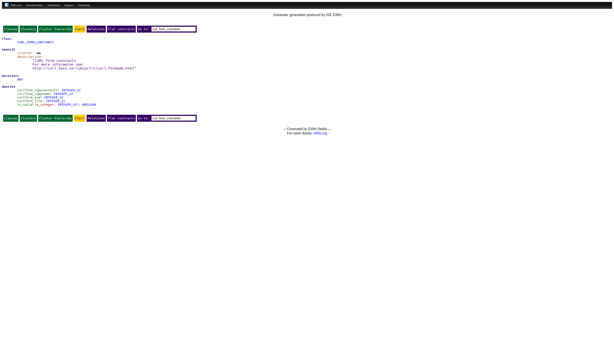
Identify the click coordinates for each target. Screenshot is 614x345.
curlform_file (29, 101)
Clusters (28, 29)
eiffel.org (320, 133)
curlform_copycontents (37, 90)
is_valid (25, 104)
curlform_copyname (33, 94)
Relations (96, 29)
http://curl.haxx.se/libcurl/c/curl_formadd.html (83, 68)
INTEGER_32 (71, 90)
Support (68, 5)
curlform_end (28, 97)
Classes (11, 29)
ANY (20, 79)
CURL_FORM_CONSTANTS (35, 42)
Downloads (53, 5)
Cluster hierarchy (55, 29)
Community (84, 5)
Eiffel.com (16, 5)
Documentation (34, 5)
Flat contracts (121, 29)
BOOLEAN (89, 104)
